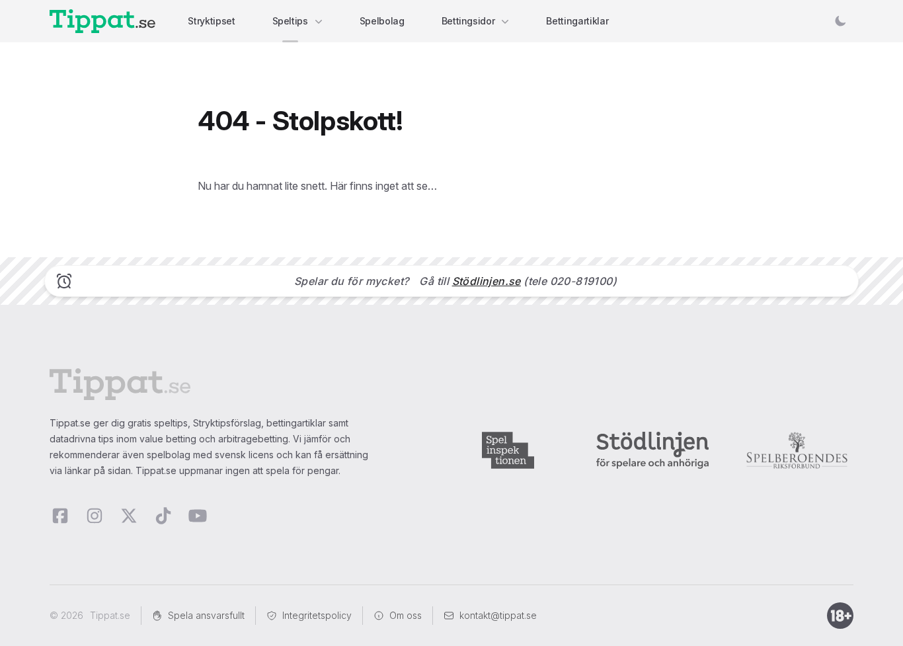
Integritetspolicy (317, 615)
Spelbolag (382, 20)
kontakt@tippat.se (498, 615)
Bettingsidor (468, 20)
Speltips (290, 20)
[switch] (840, 21)
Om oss (405, 615)
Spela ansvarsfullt (206, 615)
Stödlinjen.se (486, 281)
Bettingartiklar (577, 20)
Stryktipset (211, 20)
